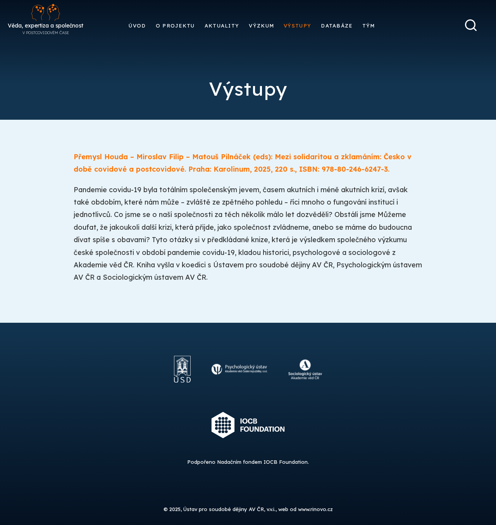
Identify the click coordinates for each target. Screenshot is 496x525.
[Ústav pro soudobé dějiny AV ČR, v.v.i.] (182, 390)
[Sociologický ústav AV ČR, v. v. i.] (305, 390)
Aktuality (222, 25)
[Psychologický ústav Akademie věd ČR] (239, 390)
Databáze (336, 25)
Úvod (137, 25)
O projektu (175, 25)
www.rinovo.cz (315, 509)
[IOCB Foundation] (248, 446)
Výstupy (297, 25)
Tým (368, 25)
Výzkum (261, 25)
